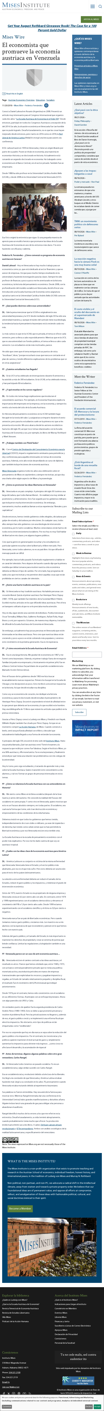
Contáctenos (60, 1339)
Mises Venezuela (9, 471)
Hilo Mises (6, 1317)
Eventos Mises (61, 1313)
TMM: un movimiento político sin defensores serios (86, 224)
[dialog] (52, 1403)
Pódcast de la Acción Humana (15, 1322)
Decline (89, 1407)
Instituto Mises (52, 741)
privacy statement (84, 702)
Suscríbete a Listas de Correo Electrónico (73, 1326)
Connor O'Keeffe (81, 273)
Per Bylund (79, 236)
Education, (40, 100)
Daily (78, 533)
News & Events (83, 576)
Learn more (77, 685)
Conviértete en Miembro (66, 1309)
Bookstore (81, 600)
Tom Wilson (79, 326)
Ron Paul (95, 182)
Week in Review (83, 553)
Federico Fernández (34, 106)
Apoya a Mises (61, 1330)
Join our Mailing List (11, 1387)
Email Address (80, 648)
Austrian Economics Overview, (21, 100)
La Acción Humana (27, 727)
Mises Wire (13, 37)
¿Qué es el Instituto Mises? (66, 1300)
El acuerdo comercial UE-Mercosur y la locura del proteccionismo (86, 412)
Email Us (6, 1382)
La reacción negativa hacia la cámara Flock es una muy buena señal (86, 262)
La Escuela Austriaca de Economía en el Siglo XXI (37, 119)
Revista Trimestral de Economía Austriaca (20, 1309)
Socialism (50, 100)
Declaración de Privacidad (66, 1334)
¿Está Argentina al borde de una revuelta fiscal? (85, 465)
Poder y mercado (82, 182)
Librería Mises (61, 1317)
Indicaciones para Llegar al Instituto (70, 1304)
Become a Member (20, 1208)
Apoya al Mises (91, 19)
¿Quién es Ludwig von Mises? (14, 1300)
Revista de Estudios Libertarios (16, 1313)
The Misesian (82, 623)
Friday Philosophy (82, 121)
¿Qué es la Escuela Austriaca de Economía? (20, 1304)
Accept (97, 1407)
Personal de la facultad (65, 1343)
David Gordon (80, 125)
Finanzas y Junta (62, 1322)
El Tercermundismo (25, 1129)
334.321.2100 (14, 1373)
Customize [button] (7, 1407)
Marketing (77, 661)
